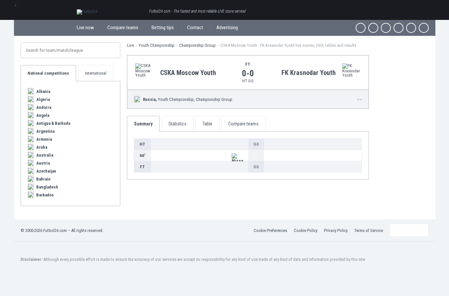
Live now (85, 28)
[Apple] (398, 28)
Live (130, 45)
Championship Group (197, 45)
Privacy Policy (336, 230)
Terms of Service (368, 230)
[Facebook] (361, 28)
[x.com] (373, 28)
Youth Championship (156, 45)
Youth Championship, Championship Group (187, 99)
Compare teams (122, 28)
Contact (195, 28)
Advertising (227, 28)
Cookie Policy (305, 230)
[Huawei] (424, 28)
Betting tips (163, 28)
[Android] (411, 28)
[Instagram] (386, 28)
